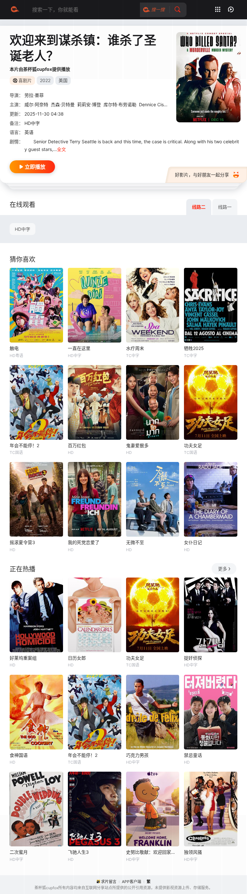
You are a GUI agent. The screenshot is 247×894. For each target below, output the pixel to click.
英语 (28, 132)
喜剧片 (25, 80)
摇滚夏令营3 (22, 542)
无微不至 (135, 542)
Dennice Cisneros (157, 104)
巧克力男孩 (137, 755)
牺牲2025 (194, 348)
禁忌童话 (193, 755)
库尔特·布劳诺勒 (120, 104)
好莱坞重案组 (23, 658)
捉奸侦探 (193, 658)
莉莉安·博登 (89, 104)
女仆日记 (193, 542)
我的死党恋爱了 (83, 542)
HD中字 (22, 229)
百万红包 (77, 445)
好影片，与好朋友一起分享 (202, 174)
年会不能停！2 (24, 445)
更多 (222, 568)
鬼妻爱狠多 (137, 445)
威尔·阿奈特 (36, 104)
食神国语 (19, 755)
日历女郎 (77, 658)
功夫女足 (193, 445)
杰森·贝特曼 (63, 104)
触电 (14, 348)
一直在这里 (79, 348)
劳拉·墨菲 (34, 95)
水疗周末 (135, 348)
